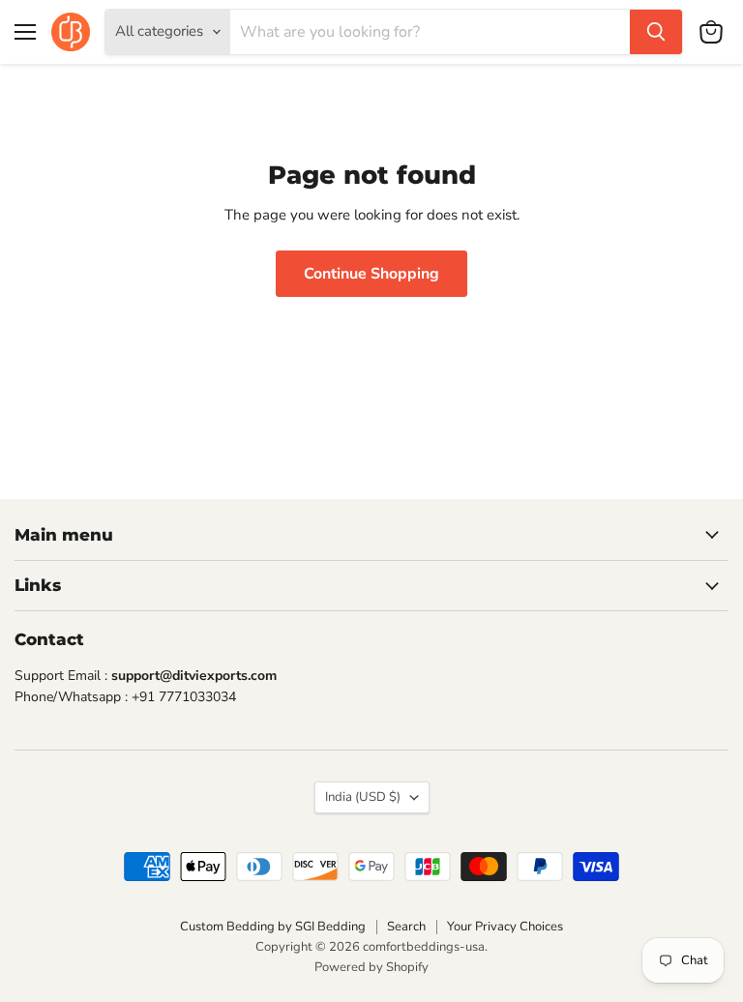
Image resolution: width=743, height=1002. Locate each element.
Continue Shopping (371, 273)
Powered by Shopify (371, 967)
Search (406, 926)
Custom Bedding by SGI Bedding (273, 926)
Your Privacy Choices (505, 926)
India (363, 797)
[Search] (656, 32)
